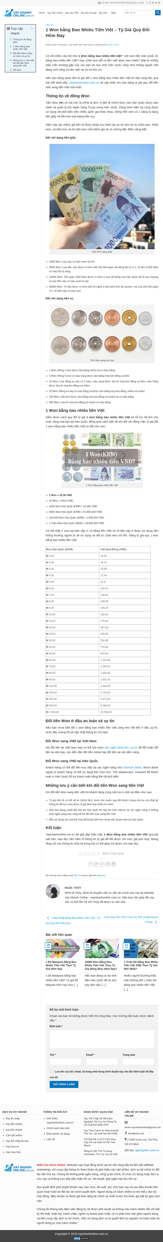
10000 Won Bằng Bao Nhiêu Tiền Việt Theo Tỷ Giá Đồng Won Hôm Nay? (101, 965)
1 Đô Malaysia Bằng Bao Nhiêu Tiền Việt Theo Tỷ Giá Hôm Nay (61, 965)
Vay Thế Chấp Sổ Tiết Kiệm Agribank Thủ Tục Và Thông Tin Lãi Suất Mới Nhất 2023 (100, 1121)
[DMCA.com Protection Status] (81, 1238)
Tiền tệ (49, 25)
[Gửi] (158, 12)
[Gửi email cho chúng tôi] (156, 3)
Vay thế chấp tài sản (17, 1141)
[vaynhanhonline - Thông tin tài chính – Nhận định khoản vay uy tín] (18, 13)
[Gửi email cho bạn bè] (102, 864)
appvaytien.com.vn (147, 1150)
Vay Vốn (103, 12)
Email (90, 1054)
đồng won (100, 875)
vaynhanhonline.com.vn (84, 82)
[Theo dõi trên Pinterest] (159, 3)
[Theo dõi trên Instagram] (150, 3)
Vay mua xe (12, 1146)
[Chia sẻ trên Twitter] (96, 864)
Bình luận (56, 1026)
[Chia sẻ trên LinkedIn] (113, 864)
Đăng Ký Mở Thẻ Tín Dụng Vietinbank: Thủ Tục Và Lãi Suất (100, 1153)
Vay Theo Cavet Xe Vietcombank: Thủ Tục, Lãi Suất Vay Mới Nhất (101, 1132)
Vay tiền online (14, 1124)
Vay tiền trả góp (88, 12)
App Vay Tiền (71, 12)
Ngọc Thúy (113, 45)
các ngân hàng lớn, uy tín (121, 747)
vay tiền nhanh (14, 1129)
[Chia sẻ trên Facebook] (90, 864)
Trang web (129, 1054)
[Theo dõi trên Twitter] (153, 3)
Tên (53, 1054)
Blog (113, 12)
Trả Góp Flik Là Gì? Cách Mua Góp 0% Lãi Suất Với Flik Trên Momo (100, 1142)
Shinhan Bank (132, 767)
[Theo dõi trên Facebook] (147, 3)
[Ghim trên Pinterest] (107, 864)
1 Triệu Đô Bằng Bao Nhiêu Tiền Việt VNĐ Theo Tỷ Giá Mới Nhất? (141, 965)
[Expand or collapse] (32, 28)
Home (42, 12)
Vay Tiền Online (55, 12)
